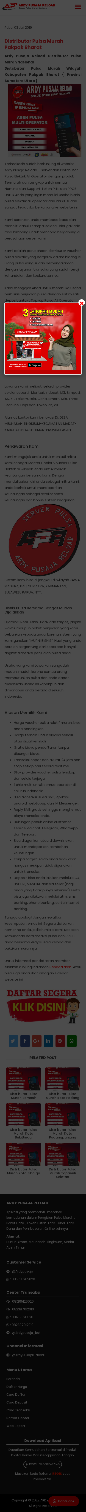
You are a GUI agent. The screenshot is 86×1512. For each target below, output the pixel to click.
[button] (43, 756)
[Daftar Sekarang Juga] (43, 338)
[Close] (81, 302)
